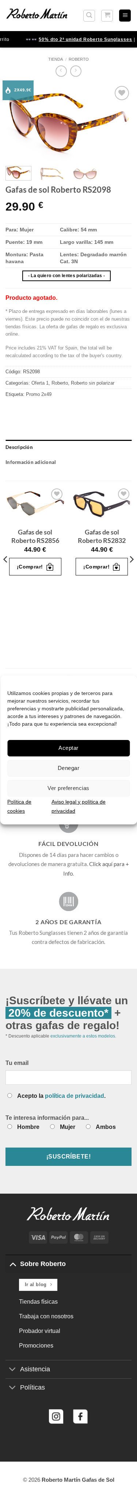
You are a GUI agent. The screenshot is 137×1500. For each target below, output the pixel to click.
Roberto (79, 59)
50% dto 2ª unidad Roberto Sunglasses (82, 39)
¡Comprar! (30, 567)
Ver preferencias (68, 788)
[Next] (119, 122)
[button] (89, 16)
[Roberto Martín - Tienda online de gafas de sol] (36, 15)
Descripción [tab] (19, 447)
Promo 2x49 (39, 394)
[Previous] (17, 122)
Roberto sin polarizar (92, 383)
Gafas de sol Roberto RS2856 (35, 536)
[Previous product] (75, 71)
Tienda (55, 59)
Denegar (68, 768)
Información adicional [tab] (30, 462)
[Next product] (61, 71)
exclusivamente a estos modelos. (83, 1036)
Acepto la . (61, 1096)
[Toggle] (12, 1264)
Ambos (106, 1127)
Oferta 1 (40, 383)
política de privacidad (74, 1096)
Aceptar (68, 748)
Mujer (67, 1127)
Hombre (28, 1127)
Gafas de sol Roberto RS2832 (102, 536)
